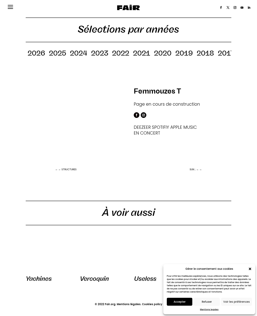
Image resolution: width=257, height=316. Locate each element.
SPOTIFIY (160, 127)
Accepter (180, 302)
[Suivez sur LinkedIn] (249, 7)
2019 (184, 54)
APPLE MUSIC (183, 127)
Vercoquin (94, 278)
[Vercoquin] (101, 251)
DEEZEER (142, 127)
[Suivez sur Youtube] (242, 7)
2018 (205, 54)
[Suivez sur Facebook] (221, 7)
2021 (141, 54)
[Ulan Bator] (209, 251)
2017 (226, 54)
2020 (163, 54)
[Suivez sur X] (228, 7)
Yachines (39, 278)
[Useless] (155, 251)
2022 (120, 54)
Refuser (207, 302)
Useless (145, 278)
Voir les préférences (236, 302)
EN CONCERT (147, 133)
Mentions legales (209, 309)
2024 (78, 54)
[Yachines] (47, 251)
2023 (99, 54)
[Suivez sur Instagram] (235, 7)
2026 (36, 54)
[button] (250, 269)
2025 (57, 54)
